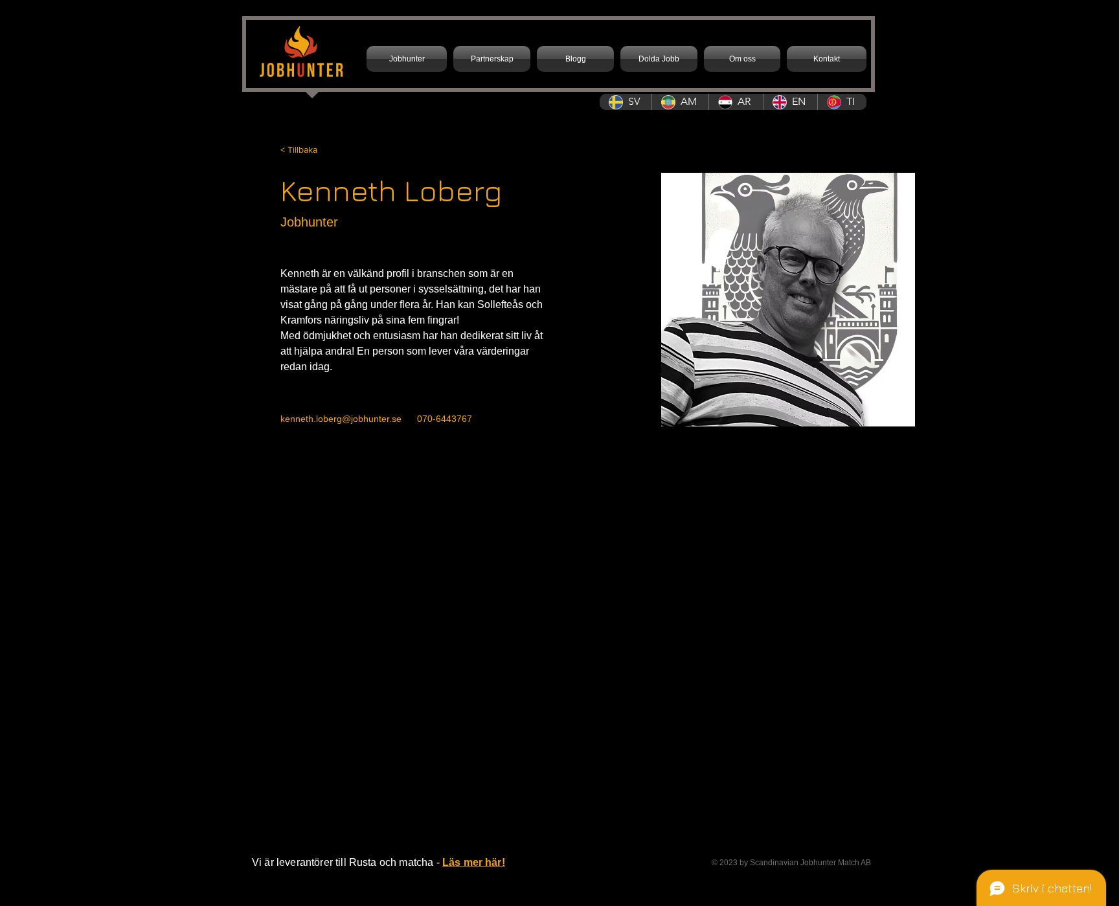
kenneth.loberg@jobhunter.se (340, 419)
